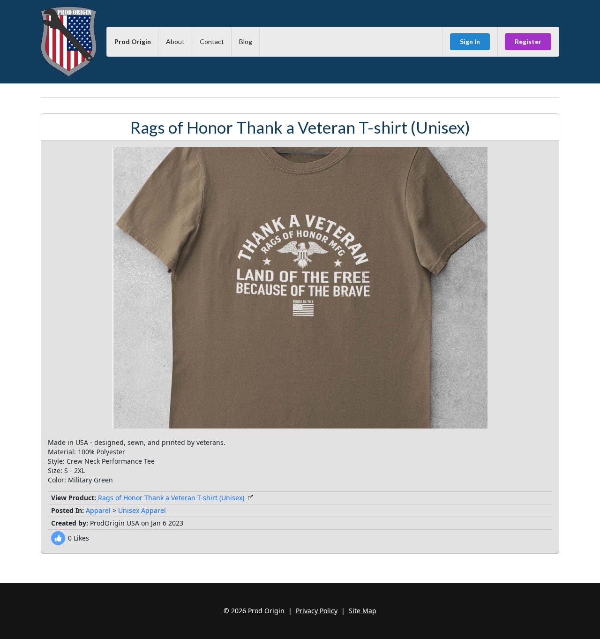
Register (528, 41)
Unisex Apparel (142, 510)
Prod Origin (132, 41)
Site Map (362, 610)
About (175, 41)
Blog (245, 41)
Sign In (470, 41)
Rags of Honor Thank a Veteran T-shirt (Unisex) (171, 497)
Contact (212, 41)
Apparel (98, 510)
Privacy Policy (317, 610)
